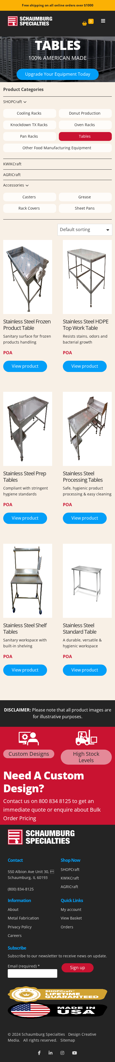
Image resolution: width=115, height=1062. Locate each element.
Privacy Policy (20, 926)
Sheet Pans (85, 208)
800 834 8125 (55, 801)
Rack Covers (29, 208)
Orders (67, 926)
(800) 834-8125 (21, 889)
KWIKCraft (12, 163)
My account (71, 909)
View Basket (71, 918)
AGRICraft (12, 174)
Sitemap (67, 1040)
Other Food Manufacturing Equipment (56, 147)
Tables (85, 136)
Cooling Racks (29, 113)
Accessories (13, 185)
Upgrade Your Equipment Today (57, 74)
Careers (15, 935)
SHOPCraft (12, 101)
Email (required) (24, 966)
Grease (84, 196)
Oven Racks (84, 124)
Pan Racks (29, 136)
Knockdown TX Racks (29, 124)
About (13, 909)
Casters (29, 196)
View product (25, 366)
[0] (84, 23)
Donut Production (85, 113)
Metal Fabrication (23, 918)
